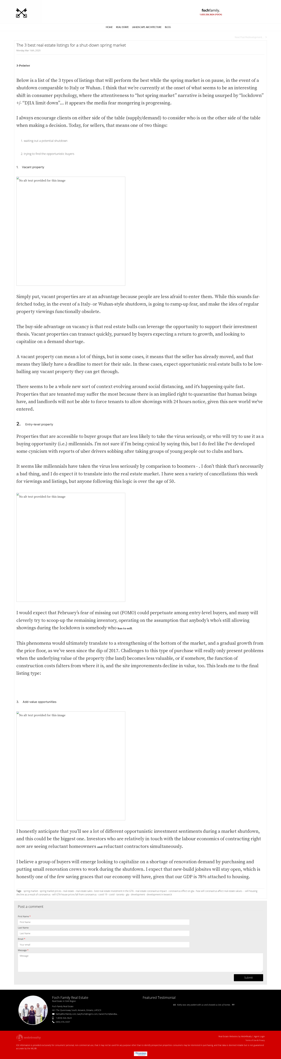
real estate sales (84, 891)
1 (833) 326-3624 (64, 1018)
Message (23, 950)
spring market (31, 891)
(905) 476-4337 (63, 1021)
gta (127, 894)
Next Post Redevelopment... (249, 37)
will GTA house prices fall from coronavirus (74, 894)
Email (21, 938)
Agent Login (259, 1036)
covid (112, 894)
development (138, 894)
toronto (120, 894)
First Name (24, 916)
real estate (68, 891)
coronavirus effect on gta (181, 891)
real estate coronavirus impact (151, 891)
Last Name (23, 927)
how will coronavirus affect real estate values (219, 891)
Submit (248, 977)
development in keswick (159, 894)
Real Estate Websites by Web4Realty (235, 1036)
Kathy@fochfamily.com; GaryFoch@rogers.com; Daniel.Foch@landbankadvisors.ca (92, 1014)
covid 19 (102, 894)
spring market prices (50, 891)
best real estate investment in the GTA (114, 891)
